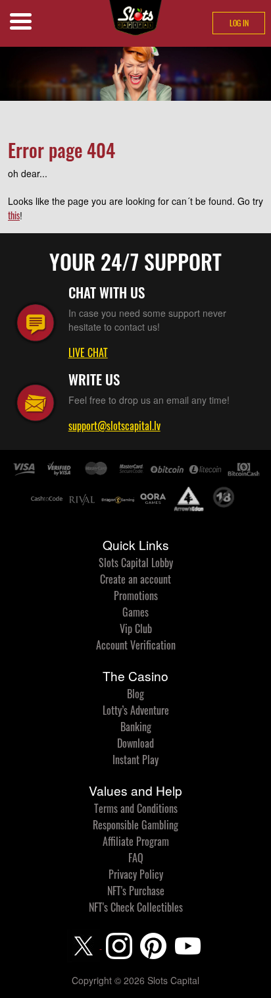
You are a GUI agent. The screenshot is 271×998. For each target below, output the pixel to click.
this (14, 215)
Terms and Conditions (136, 808)
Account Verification (136, 645)
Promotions (136, 595)
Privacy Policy (136, 874)
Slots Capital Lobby (136, 562)
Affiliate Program (136, 841)
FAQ (135, 858)
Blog (135, 694)
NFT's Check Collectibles (136, 907)
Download (135, 743)
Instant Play (135, 759)
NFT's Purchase (135, 891)
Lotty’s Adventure (136, 710)
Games (135, 612)
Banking (135, 727)
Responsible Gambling (135, 825)
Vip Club (136, 628)
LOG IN (239, 22)
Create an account (135, 579)
